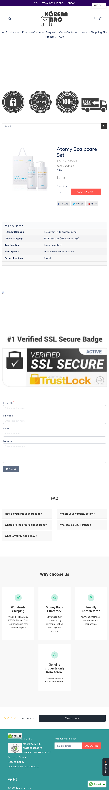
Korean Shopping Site (94, 32)
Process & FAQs (54, 36)
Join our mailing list (65, 738)
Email (6, 428)
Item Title (8, 402)
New (59, 169)
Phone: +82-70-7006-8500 (35, 752)
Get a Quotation (68, 32)
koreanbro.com (23, 788)
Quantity (62, 186)
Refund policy (16, 761)
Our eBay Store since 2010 (24, 766)
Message (8, 441)
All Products (11, 32)
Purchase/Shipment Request (39, 32)
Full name (8, 415)
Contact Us (25, 739)
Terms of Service (18, 757)
